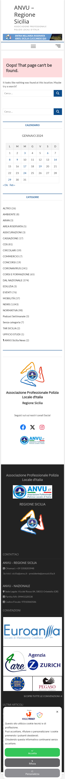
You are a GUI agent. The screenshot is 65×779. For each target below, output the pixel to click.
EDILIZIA (8, 286)
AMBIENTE (9, 214)
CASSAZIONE (10, 238)
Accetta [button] (32, 753)
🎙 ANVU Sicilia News (14, 340)
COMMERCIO (11, 256)
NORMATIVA (10, 310)
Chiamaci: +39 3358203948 (19, 568)
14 (55, 159)
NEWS (6, 304)
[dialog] (32, 743)
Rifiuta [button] (32, 763)
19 (40, 166)
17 (24, 166)
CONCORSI (9, 262)
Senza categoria (11, 322)
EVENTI (7, 292)
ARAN (6, 220)
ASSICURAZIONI (12, 232)
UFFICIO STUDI (11, 334)
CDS (5, 244)
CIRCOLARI (9, 250)
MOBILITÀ (9, 298)
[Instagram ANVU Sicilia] (42, 429)
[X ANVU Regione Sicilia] (32, 428)
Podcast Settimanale (14, 316)
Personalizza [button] (32, 774)
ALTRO (7, 208)
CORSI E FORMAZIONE (16, 274)
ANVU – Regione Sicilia (24, 14)
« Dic (5, 184)
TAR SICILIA (9, 328)
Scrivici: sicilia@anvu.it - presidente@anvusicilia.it (29, 573)
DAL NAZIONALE (12, 280)
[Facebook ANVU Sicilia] (23, 429)
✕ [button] (57, 712)
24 (24, 172)
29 (9, 179)
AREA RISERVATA (13, 226)
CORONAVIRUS (12, 268)
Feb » (12, 184)
